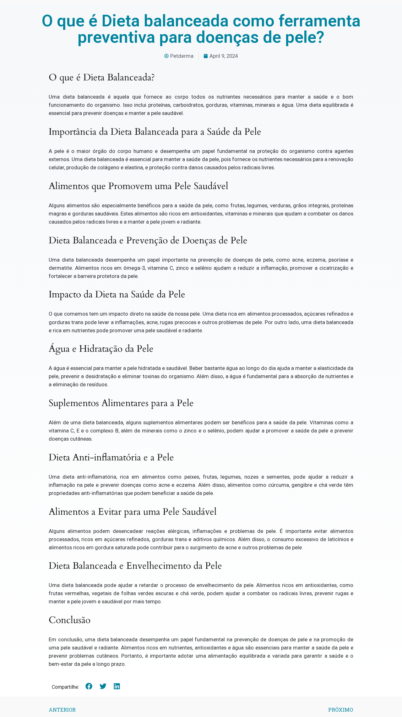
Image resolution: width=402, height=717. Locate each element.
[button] (89, 686)
